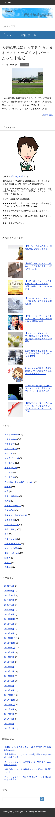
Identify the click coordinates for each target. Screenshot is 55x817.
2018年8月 (9, 657)
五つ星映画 (9, 477)
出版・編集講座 (11, 496)
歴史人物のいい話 (12, 544)
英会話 (7, 563)
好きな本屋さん (11, 525)
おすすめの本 (10, 439)
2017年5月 (9, 728)
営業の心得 (9, 510)
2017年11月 (9, 700)
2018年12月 (9, 638)
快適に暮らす (10, 529)
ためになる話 (10, 449)
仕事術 (7, 487)
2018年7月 (9, 662)
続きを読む (48, 115)
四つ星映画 (9, 520)
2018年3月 (9, 681)
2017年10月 (9, 705)
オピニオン (9, 463)
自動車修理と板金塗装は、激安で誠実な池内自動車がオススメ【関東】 (38, 353)
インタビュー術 (11, 458)
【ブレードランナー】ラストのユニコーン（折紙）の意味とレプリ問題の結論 (38, 318)
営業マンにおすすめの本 (15, 515)
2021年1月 (9, 610)
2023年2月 (9, 586)
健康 (6, 491)
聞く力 (7, 558)
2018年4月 (9, 676)
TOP (9, 26)
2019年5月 (9, 624)
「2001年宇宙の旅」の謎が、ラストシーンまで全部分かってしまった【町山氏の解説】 (38, 388)
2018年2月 (9, 686)
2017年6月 (9, 724)
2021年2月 (9, 605)
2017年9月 (9, 709)
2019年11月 (9, 619)
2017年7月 (9, 719)
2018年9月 (9, 652)
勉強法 (7, 501)
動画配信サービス (12, 506)
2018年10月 (9, 648)
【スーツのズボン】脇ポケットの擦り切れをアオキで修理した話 (38, 301)
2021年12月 (9, 595)
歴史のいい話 (10, 539)
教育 (6, 534)
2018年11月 (9, 643)
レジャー (24, 65)
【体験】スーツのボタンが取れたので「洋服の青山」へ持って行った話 (38, 266)
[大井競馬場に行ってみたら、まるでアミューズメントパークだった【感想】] (27, 92)
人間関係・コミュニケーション (18, 482)
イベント (8, 453)
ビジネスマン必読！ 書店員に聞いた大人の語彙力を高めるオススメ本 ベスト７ (38, 371)
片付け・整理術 (11, 548)
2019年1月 (9, 633)
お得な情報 (9, 444)
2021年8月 (9, 600)
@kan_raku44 (17, 176)
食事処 (7, 567)
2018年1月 (9, 690)
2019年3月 (9, 629)
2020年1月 (9, 614)
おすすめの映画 (11, 434)
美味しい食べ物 (11, 553)
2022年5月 (9, 591)
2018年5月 (9, 671)
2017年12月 (9, 695)
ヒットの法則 (10, 468)
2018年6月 (9, 667)
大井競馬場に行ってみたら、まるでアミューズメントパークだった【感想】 (27, 52)
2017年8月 (9, 714)
